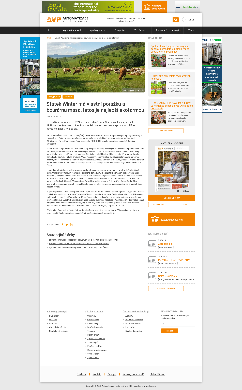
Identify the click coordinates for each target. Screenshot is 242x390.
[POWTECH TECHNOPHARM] (152, 259)
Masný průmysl (94, 335)
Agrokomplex (165, 243)
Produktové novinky (134, 319)
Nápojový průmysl (72, 30)
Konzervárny (92, 323)
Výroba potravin (97, 30)
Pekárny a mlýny (94, 346)
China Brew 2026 (167, 275)
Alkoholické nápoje (57, 327)
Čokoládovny (93, 319)
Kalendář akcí (121, 18)
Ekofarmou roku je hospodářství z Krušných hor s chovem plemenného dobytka (83, 240)
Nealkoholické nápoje (58, 331)
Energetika (120, 30)
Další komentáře (166, 130)
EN (190, 20)
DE (193, 20)
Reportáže (129, 327)
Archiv (184, 204)
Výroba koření (93, 354)
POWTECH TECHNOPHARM (174, 259)
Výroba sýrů (92, 342)
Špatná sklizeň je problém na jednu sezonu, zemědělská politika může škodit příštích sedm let (170, 49)
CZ (185, 20)
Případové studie (133, 323)
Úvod (50, 30)
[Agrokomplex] (152, 243)
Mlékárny (53, 319)
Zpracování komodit (96, 338)
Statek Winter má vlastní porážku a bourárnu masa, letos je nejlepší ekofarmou (87, 38)
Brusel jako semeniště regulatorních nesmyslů (171, 77)
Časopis (110, 18)
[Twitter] (67, 224)
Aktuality (129, 316)
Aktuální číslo (159, 204)
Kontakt (132, 18)
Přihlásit (169, 331)
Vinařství (53, 323)
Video (191, 30)
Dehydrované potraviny (97, 350)
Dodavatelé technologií (167, 30)
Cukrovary (91, 316)
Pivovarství (54, 316)
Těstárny (91, 331)
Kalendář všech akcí (166, 288)
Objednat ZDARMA (172, 198)
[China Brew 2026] (152, 275)
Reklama (141, 18)
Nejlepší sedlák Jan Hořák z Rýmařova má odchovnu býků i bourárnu (79, 243)
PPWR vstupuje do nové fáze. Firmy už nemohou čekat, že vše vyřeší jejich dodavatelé (172, 106)
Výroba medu (93, 357)
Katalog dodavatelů (126, 21)
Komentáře (155, 38)
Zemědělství (140, 30)
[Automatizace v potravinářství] (67, 19)
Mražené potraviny (95, 327)
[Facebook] (62, 224)
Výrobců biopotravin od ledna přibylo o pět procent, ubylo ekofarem (78, 247)
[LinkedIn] (71, 224)
